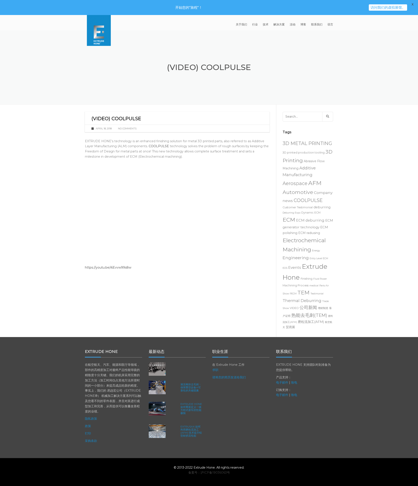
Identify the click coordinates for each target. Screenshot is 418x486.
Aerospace (295, 183)
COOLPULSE (159, 146)
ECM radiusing (309, 233)
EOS (285, 268)
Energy (316, 250)
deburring (322, 207)
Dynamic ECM (310, 212)
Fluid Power (320, 278)
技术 (265, 24)
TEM (303, 292)
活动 (292, 24)
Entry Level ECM (319, 258)
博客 (303, 24)
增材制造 (323, 308)
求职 (215, 370)
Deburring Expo (291, 212)
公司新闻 (308, 307)
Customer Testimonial (298, 207)
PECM (293, 293)
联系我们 (316, 24)
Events (294, 267)
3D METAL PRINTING (307, 143)
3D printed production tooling (304, 152)
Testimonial (317, 293)
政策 (88, 426)
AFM (315, 183)
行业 (255, 24)
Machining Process (295, 285)
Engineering (296, 257)
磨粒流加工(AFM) (311, 322)
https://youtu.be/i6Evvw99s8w (108, 267)
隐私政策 (91, 419)
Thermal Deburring (302, 300)
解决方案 (279, 24)
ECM (289, 219)
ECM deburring (310, 220)
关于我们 (241, 24)
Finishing (306, 278)
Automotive (298, 192)
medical (314, 285)
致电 (294, 382)
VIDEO (294, 308)
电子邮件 (282, 382)
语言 (330, 24)
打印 (88, 433)
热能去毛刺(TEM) (309, 315)
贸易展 (290, 327)
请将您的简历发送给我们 (229, 377)
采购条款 (91, 441)
